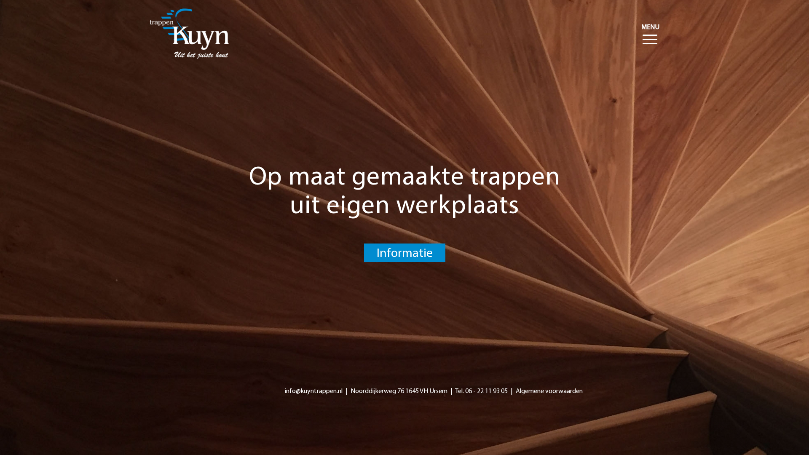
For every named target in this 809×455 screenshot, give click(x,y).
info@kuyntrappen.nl (314, 391)
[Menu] (648, 27)
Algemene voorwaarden (549, 391)
